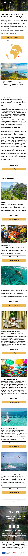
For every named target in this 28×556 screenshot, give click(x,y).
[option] (14, 75)
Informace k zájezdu (14, 536)
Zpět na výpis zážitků (14, 501)
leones (6, 2)
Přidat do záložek (12, 41)
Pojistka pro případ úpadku (20, 535)
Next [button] (25, 74)
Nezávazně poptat (12, 37)
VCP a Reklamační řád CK (18, 533)
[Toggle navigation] (24, 2)
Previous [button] (3, 74)
